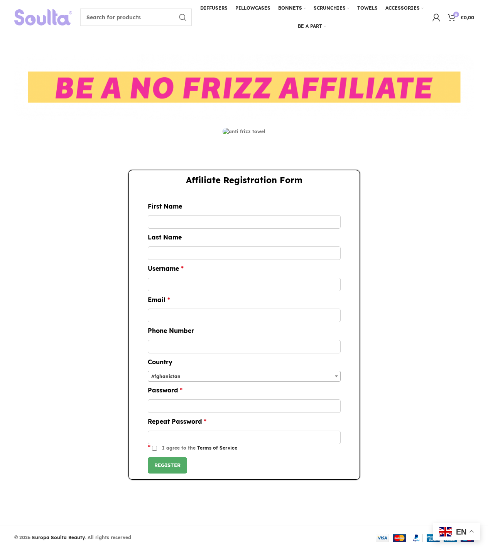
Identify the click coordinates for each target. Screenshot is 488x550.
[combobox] (244, 376)
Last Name (165, 237)
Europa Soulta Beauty (58, 537)
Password (165, 390)
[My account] (436, 17)
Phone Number (171, 330)
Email (159, 300)
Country (160, 362)
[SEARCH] (183, 17)
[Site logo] (43, 17)
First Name (165, 206)
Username (166, 268)
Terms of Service (217, 448)
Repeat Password (177, 421)
